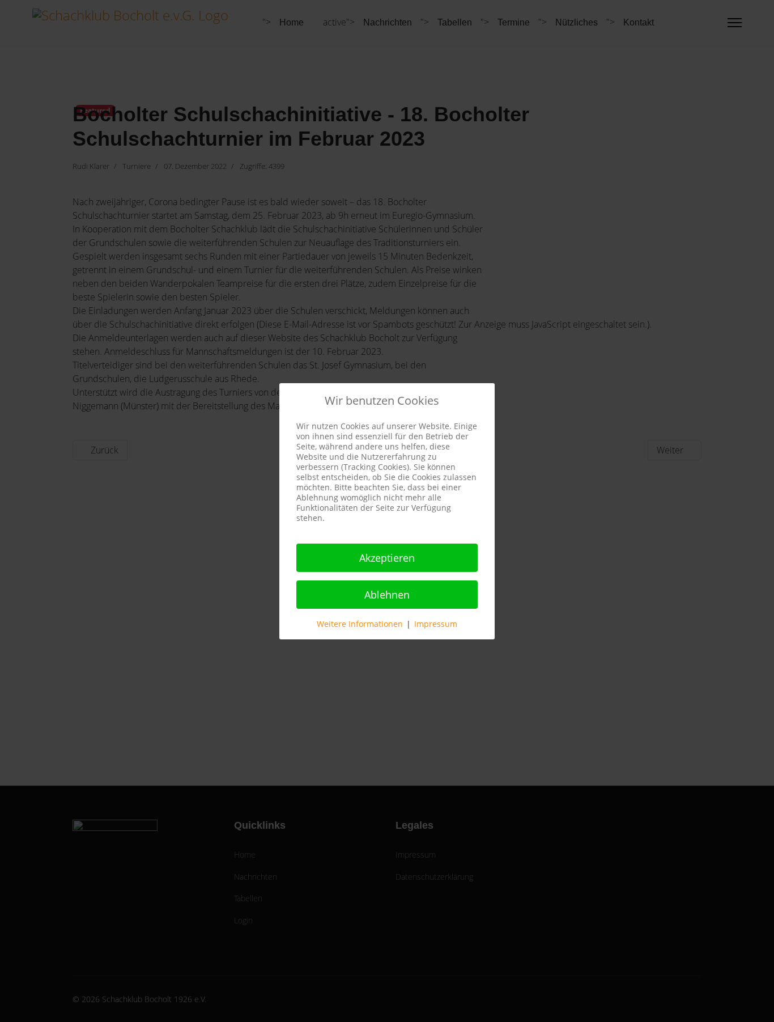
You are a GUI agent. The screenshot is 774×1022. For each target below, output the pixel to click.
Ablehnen (387, 594)
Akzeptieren (387, 558)
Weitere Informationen (360, 623)
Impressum (435, 623)
